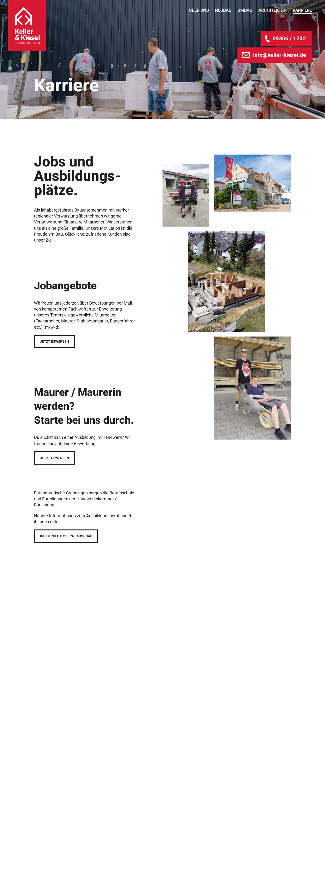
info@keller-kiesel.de (279, 55)
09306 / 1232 (289, 38)
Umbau (244, 10)
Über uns (199, 10)
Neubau (223, 10)
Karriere (302, 10)
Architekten (272, 10)
